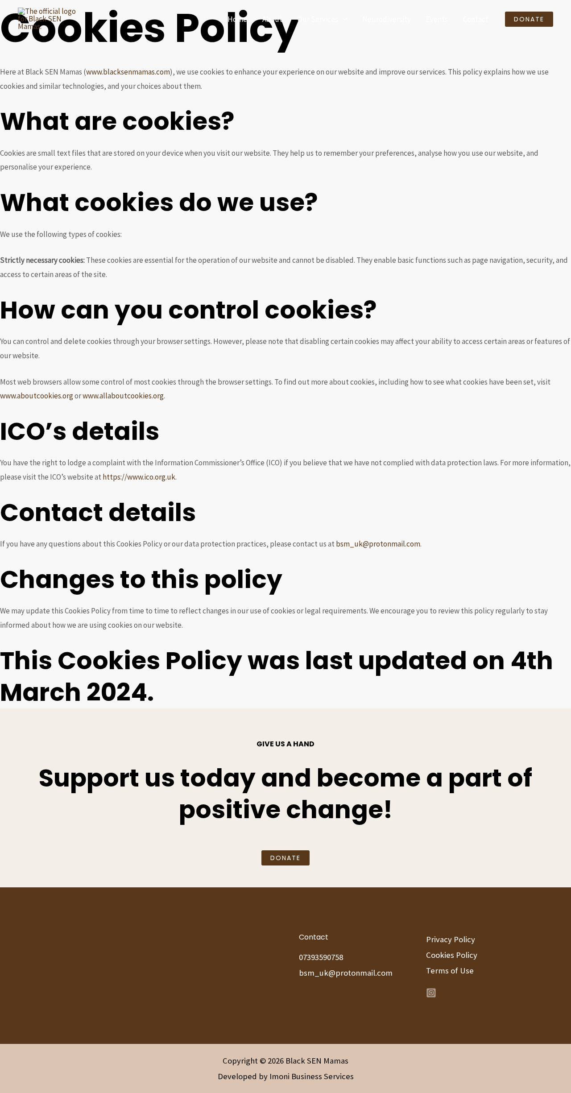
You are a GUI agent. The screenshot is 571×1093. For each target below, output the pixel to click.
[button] (342, 19)
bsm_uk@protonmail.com (378, 544)
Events (437, 19)
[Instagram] (431, 993)
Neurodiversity (386, 19)
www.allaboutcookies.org (123, 396)
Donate (285, 857)
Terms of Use (450, 970)
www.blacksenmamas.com (128, 72)
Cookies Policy (451, 955)
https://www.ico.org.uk (138, 477)
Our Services (318, 19)
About (272, 19)
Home (237, 19)
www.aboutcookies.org (36, 396)
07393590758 (321, 957)
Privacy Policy (450, 939)
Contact (475, 19)
